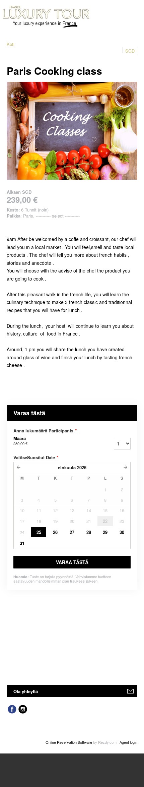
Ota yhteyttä (25, 691)
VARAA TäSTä (72, 562)
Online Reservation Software (69, 742)
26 (55, 532)
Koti (10, 44)
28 (88, 532)
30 (122, 532)
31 (22, 543)
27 (72, 532)
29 (105, 532)
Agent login (128, 742)
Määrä (20, 440)
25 (39, 532)
